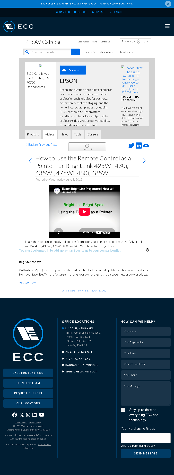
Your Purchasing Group (138, 428)
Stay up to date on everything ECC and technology (143, 415)
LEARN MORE (126, 4)
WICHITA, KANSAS (77, 358)
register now (27, 282)
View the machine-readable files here (30, 439)
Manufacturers (107, 51)
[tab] (87, 328)
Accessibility (21, 423)
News (94, 41)
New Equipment (128, 51)
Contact (100, 12)
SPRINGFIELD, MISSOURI (82, 371)
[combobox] (146, 438)
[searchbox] (123, 436)
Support (82, 12)
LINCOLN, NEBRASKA (79, 328)
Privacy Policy (83, 290)
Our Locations (28, 403)
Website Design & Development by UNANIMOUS (28, 430)
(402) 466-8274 (81, 336)
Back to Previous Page (42, 144)
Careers (64, 12)
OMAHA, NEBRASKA (79, 352)
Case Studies (83, 41)
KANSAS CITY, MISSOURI (82, 365)
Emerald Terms (68, 290)
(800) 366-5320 (84, 341)
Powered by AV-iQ (99, 290)
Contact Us (105, 41)
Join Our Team (28, 383)
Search (117, 12)
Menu (167, 26)
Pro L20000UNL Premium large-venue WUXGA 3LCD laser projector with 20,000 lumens (131, 84)
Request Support (28, 393)
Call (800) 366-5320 (28, 372)
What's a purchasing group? (138, 445)
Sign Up (145, 41)
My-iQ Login (130, 41)
